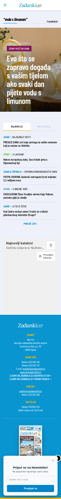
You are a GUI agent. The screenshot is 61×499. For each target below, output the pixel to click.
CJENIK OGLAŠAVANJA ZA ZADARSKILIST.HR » (30, 375)
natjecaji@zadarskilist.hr (30, 372)
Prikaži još (30, 223)
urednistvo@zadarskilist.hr (30, 391)
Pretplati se (30, 488)
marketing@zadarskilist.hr (34, 368)
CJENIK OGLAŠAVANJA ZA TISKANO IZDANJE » (30, 378)
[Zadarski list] (30, 5)
